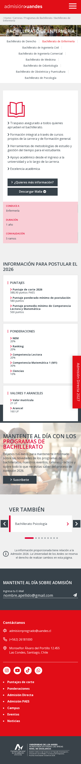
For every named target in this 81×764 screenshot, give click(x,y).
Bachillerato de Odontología (40, 65)
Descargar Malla (30, 191)
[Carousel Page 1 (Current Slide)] (29, 538)
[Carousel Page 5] (45, 538)
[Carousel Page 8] (54, 538)
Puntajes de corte (20, 682)
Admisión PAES (18, 701)
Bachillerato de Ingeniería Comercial (40, 53)
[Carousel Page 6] (48, 538)
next (76, 524)
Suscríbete (20, 480)
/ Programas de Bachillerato (38, 18)
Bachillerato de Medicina (41, 59)
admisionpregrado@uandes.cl (30, 631)
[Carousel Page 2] (36, 538)
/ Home (7, 18)
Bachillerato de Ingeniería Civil (40, 47)
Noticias (13, 721)
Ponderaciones (18, 688)
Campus (13, 708)
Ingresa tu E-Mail (13, 591)
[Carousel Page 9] (57, 538)
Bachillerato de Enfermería (58, 41)
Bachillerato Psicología (31, 524)
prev (4, 524)
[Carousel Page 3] (39, 538)
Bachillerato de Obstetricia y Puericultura (40, 71)
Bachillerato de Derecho (21, 41)
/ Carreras (17, 18)
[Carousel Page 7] (51, 538)
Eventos (13, 714)
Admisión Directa (20, 695)
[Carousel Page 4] (42, 538)
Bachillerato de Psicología (40, 77)
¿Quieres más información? (33, 182)
